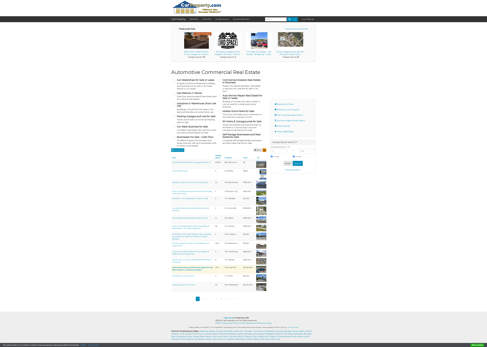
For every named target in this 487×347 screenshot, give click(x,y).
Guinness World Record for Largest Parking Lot (191, 162)
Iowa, (182, 334)
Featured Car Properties (296, 29)
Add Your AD (178, 150)
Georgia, (288, 331)
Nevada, (308, 334)
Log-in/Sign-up (308, 19)
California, (238, 331)
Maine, (215, 334)
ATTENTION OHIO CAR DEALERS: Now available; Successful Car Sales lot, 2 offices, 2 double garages (191, 236)
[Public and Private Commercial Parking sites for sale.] (195, 119)
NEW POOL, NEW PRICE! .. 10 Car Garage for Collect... (196, 53)
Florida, (280, 331)
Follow (258, 150)
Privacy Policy (265, 323)
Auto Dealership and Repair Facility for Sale (190, 218)
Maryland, (224, 334)
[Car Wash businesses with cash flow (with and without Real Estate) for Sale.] (195, 130)
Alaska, (212, 331)
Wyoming (275, 339)
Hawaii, (295, 331)
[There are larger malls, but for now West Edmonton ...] (261, 164)
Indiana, (175, 334)
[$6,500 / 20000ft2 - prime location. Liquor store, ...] (261, 245)
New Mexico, (206, 336)
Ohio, (255, 336)
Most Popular (283, 126)
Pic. (258, 158)
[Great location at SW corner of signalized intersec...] (261, 287)
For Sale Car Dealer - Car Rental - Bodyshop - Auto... (259, 53)
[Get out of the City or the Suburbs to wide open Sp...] (261, 228)
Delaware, (271, 331)
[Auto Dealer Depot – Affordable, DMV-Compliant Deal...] (263, 174)
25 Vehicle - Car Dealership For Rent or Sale (190, 198)
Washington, (240, 339)
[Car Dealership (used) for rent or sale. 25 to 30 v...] (261, 201)
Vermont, (222, 339)
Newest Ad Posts (284, 104)
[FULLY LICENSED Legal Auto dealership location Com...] (261, 261)
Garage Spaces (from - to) (280, 147)
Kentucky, (197, 334)
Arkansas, (229, 331)
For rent (298, 156)
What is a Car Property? (288, 109)
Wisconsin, (265, 339)
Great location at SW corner (183, 285)
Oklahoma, (263, 336)
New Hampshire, (179, 336)
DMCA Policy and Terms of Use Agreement (236, 323)
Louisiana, (207, 334)
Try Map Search (221, 19)
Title (174, 158)
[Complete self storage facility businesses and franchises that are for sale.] (241, 138)
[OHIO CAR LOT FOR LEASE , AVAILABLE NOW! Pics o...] (261, 236)
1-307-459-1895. (292, 327)
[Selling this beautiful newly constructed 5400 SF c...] (261, 184)
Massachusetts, (236, 334)
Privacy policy (93, 345)
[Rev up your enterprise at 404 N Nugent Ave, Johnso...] (261, 192)
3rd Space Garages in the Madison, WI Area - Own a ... (228, 53)
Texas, (208, 339)
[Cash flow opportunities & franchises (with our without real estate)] (195, 96)
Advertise (193, 19)
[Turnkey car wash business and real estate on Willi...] (261, 253)
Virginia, (230, 339)
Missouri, (279, 334)
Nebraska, (299, 334)
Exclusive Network (240, 19)
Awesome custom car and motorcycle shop (190, 182)
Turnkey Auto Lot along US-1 (183, 276)
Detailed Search (293, 170)
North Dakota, (245, 336)
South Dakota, (187, 339)
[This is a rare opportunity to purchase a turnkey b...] (261, 211)
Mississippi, (270, 334)
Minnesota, (259, 334)
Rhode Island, (297, 336)
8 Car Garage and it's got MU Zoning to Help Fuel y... (290, 53)
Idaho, (302, 331)
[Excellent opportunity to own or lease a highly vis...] (261, 278)
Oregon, (273, 336)
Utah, (214, 339)
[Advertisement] (269, 7)
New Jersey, (194, 336)
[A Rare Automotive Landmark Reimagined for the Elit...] (261, 269)
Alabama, (204, 331)
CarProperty (178, 19)
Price (245, 158)
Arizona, (220, 331)
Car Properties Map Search (289, 115)
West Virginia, (253, 339)
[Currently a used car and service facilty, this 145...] (261, 220)
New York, (218, 336)
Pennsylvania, (284, 336)
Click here (228, 318)
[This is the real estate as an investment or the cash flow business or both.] (241, 114)
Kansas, (188, 334)
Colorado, (248, 331)
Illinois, (309, 331)
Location (228, 158)
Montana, (289, 334)
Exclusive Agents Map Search (290, 120)
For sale (276, 156)
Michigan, (249, 334)
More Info (206, 19)
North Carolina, (230, 336)
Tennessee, (199, 339)
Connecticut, (259, 331)
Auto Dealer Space (180, 171)
